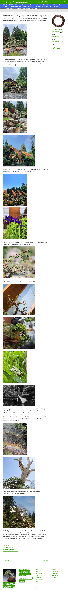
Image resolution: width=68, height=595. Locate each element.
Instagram (5, 584)
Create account (44, 2)
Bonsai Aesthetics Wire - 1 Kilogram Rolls (58, 31)
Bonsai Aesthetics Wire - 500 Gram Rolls (57, 37)
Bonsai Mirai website (8, 549)
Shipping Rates (55, 571)
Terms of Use (55, 575)
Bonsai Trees (15, 10)
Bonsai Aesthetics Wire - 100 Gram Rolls (57, 42)
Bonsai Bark (59, 10)
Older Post (6, 560)
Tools (9, 10)
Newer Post (45, 560)
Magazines (26, 10)
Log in (38, 2)
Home (4, 11)
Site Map (54, 577)
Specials (52, 10)
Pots (40, 10)
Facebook (10, 583)
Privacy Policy (55, 573)
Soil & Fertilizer (34, 10)
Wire (21, 10)
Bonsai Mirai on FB (8, 547)
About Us (54, 569)
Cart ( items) (44, 1)
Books (4, 10)
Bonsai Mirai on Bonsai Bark (10, 551)
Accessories (46, 10)
